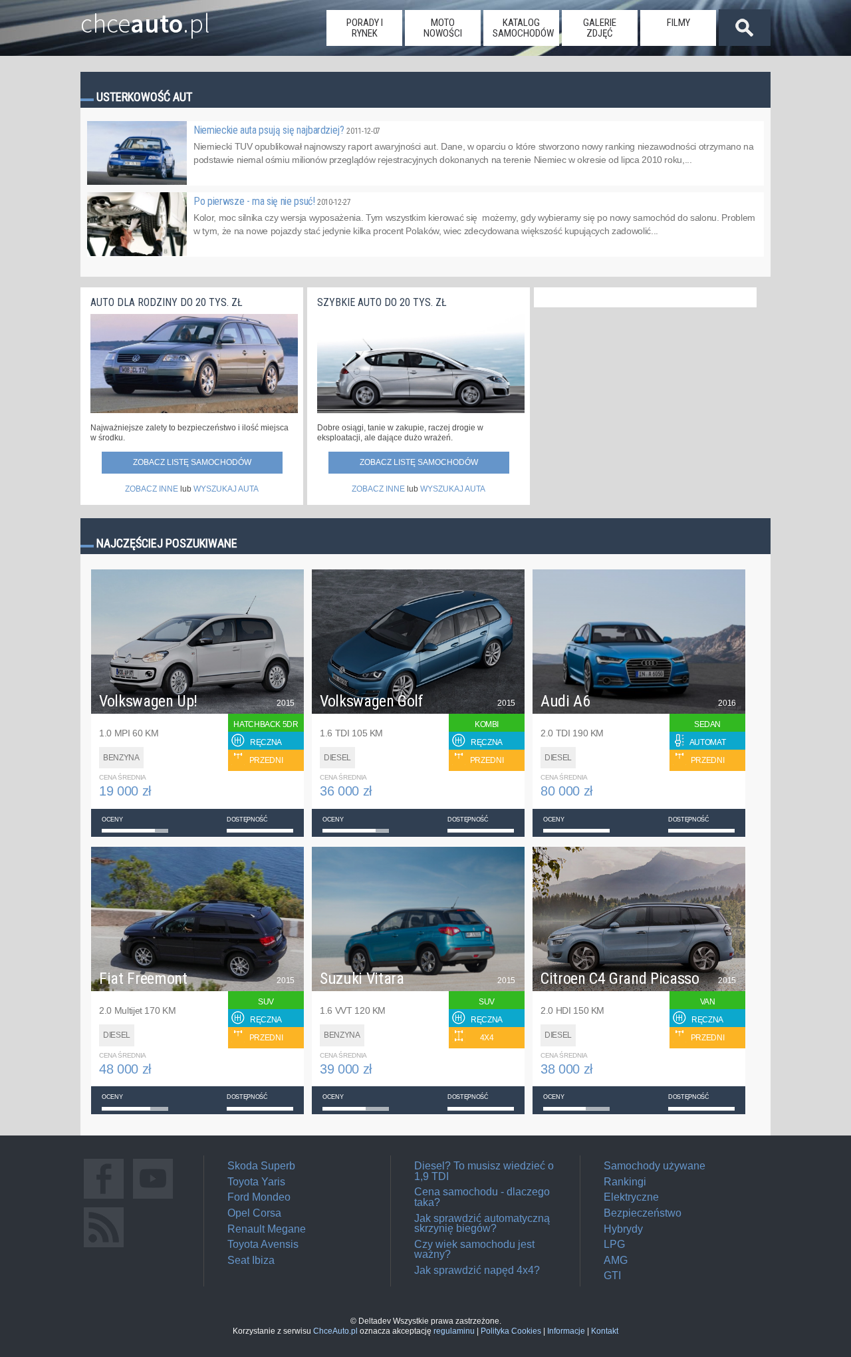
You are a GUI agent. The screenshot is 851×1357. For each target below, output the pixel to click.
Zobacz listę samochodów (192, 462)
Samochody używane (654, 1165)
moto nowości (443, 28)
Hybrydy (623, 1229)
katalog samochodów (523, 28)
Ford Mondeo (259, 1197)
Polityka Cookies (511, 1331)
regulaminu (454, 1331)
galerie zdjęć (599, 28)
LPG (614, 1244)
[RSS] (103, 1247)
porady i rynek (364, 28)
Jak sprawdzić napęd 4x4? (477, 1270)
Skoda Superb (261, 1165)
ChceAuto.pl (335, 1331)
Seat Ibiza (251, 1260)
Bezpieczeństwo (642, 1213)
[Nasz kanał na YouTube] (153, 1198)
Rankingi (625, 1181)
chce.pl (145, 18)
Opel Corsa (254, 1213)
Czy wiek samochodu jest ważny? (474, 1250)
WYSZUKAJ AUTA (226, 489)
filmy (678, 23)
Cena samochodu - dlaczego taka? (482, 1197)
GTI (612, 1275)
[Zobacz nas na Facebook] (103, 1198)
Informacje (566, 1331)
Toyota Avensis (263, 1244)
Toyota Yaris (256, 1181)
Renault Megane (266, 1229)
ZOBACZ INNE (151, 489)
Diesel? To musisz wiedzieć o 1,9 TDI (484, 1171)
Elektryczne (631, 1197)
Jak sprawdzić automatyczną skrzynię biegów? (482, 1224)
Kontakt (604, 1331)
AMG (616, 1260)
